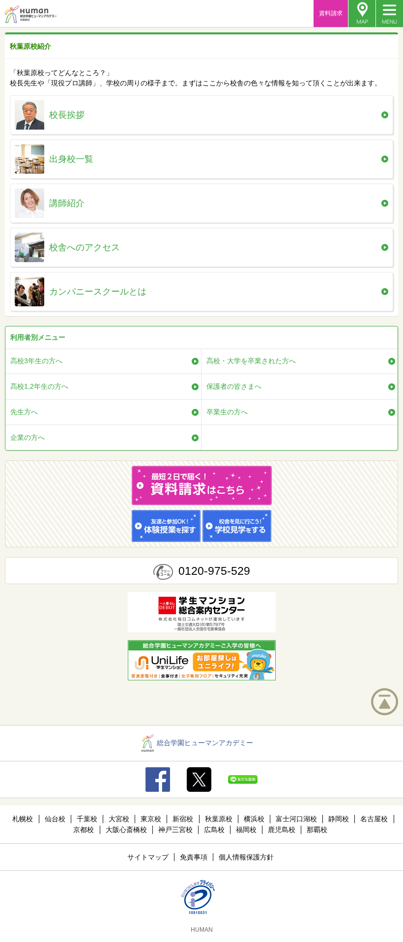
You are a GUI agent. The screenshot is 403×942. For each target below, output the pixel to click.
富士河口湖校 (296, 819)
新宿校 (183, 819)
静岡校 (338, 819)
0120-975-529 (214, 571)
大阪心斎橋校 (126, 830)
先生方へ (24, 412)
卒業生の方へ (227, 412)
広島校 (214, 830)
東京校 (151, 819)
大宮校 (119, 819)
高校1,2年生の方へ (39, 386)
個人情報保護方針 (246, 857)
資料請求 (331, 13)
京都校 (83, 830)
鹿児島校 (281, 830)
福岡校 (246, 830)
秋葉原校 (218, 819)
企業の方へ (27, 437)
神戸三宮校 (175, 830)
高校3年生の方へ (36, 361)
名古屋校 (374, 819)
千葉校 (87, 819)
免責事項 (193, 857)
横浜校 (254, 819)
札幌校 (22, 819)
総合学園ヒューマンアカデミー (205, 743)
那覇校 (317, 830)
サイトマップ (148, 857)
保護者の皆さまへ (233, 386)
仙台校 (55, 819)
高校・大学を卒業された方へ (251, 361)
